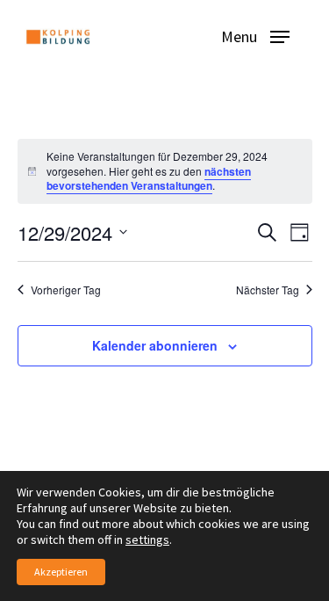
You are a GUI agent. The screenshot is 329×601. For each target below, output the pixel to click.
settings (147, 539)
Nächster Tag (267, 290)
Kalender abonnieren (155, 345)
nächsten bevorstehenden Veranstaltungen (148, 178)
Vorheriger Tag (66, 290)
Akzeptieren (61, 571)
